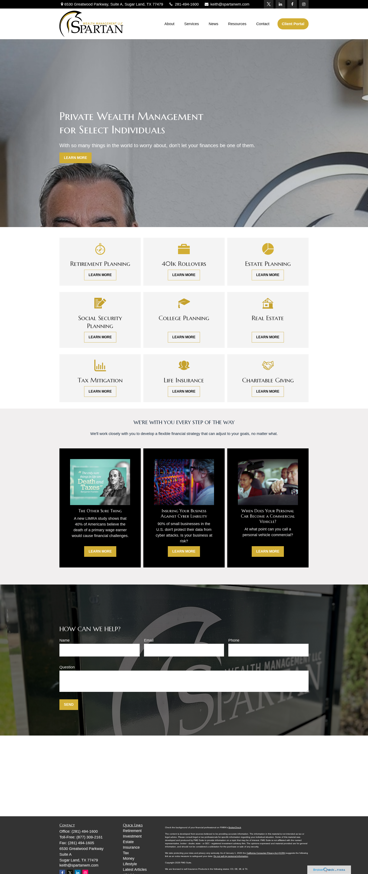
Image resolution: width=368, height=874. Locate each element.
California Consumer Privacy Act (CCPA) (266, 853)
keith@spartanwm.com (229, 4)
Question (67, 667)
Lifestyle (130, 864)
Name (64, 640)
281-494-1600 (187, 4)
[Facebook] (292, 4)
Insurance (131, 847)
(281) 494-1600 (85, 831)
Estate (128, 842)
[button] (169, 24)
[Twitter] (268, 4)
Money (128, 858)
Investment (132, 836)
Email (149, 640)
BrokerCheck (235, 827)
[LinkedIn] (280, 4)
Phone (233, 640)
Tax (126, 853)
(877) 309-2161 (89, 837)
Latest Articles (135, 869)
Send (69, 704)
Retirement (132, 831)
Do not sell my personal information (231, 856)
